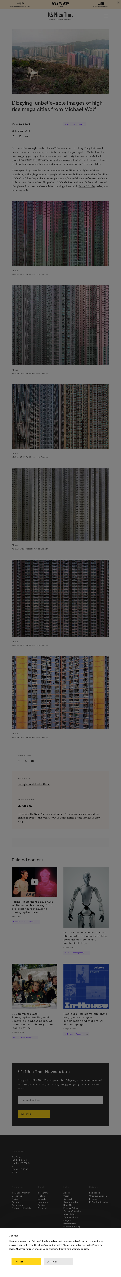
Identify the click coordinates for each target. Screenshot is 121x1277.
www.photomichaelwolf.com (34, 784)
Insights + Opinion (21, 1193)
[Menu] (105, 16)
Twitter (41, 1205)
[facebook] (13, 136)
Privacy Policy (70, 1208)
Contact (67, 1199)
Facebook (43, 1202)
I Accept (18, 1262)
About (66, 1193)
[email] (26, 136)
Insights (67, 1220)
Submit (67, 1196)
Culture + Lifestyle (21, 1208)
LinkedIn (42, 1199)
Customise (52, 1262)
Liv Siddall (24, 124)
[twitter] (20, 136)
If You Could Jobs (98, 1202)
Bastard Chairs (87, 186)
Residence (94, 1193)
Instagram (43, 1193)
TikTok (41, 1196)
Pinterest (42, 1208)
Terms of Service (72, 1211)
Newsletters (69, 1223)
